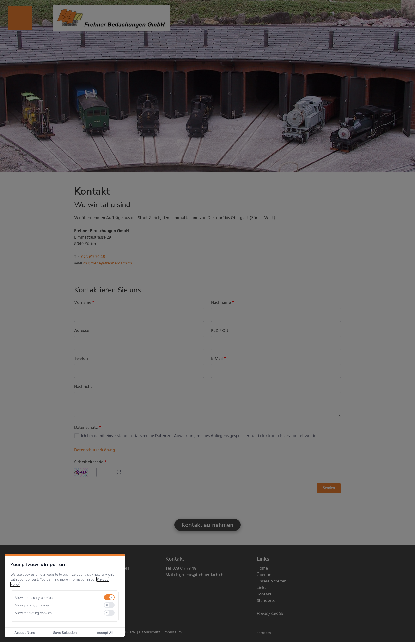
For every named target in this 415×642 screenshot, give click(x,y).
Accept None (24, 632)
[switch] (109, 597)
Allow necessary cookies (34, 597)
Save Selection (65, 632)
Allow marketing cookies (33, 613)
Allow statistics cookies (32, 605)
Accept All (105, 632)
